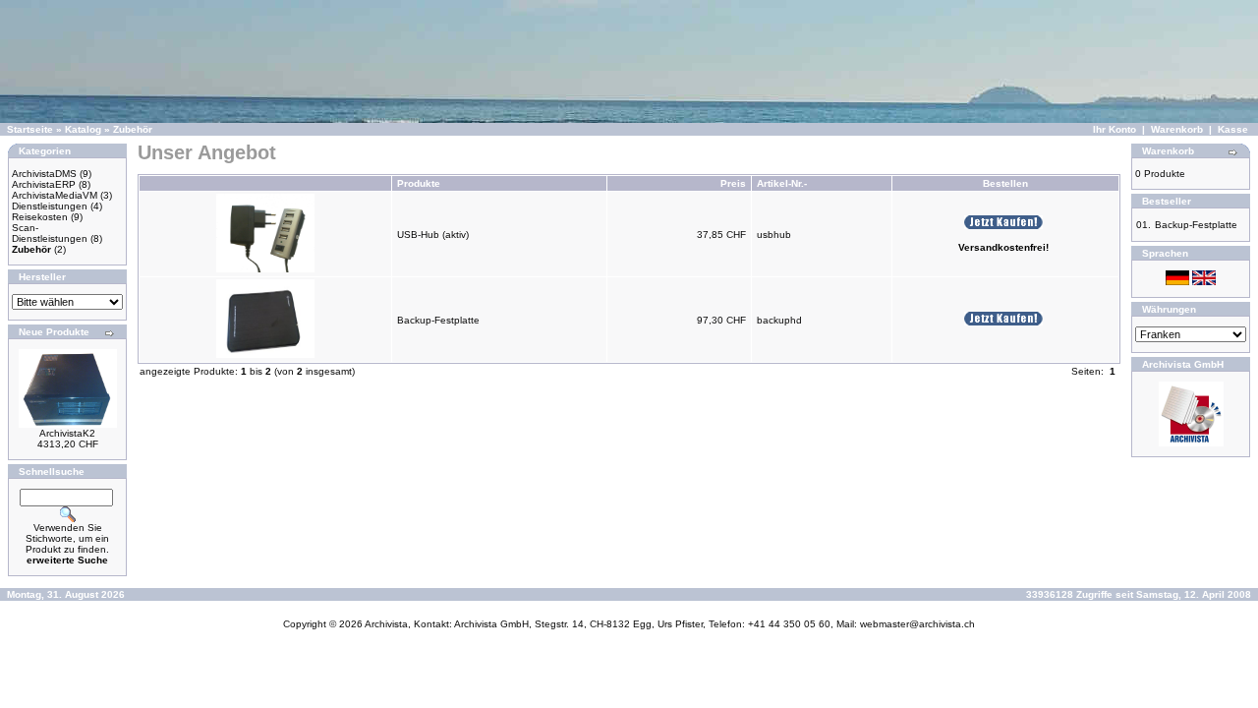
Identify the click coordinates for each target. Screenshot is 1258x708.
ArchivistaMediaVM (54, 195)
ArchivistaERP (44, 184)
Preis (733, 183)
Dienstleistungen (49, 206)
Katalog (83, 129)
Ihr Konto (1114, 129)
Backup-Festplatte (438, 320)
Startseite (30, 129)
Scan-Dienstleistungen (49, 233)
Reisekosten (40, 216)
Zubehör (132, 129)
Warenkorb (1177, 129)
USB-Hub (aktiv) (433, 234)
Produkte (418, 183)
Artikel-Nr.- (782, 183)
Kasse (1233, 129)
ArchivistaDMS (44, 173)
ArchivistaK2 (67, 433)
